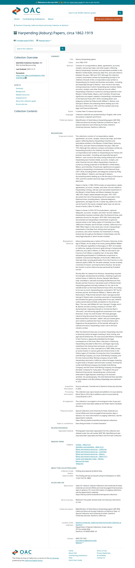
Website (79, 543)
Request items (44, 40)
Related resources (22, 95)
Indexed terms (21, 98)
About (50, 19)
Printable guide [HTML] (25, 40)
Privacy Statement (103, 553)
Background (20, 91)
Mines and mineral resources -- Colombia (91, 452)
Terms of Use (102, 551)
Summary (19, 88)
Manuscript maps (82, 461)
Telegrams (80, 464)
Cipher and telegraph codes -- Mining (89, 459)
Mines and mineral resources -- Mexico (90, 454)
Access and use (21, 104)
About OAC (73, 553)
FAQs (71, 558)
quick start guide (76, 2)
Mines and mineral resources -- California (91, 449)
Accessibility (101, 555)
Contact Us (101, 558)
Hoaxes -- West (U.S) (83, 445)
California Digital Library (33, 560)
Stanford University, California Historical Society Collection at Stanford (42, 25)
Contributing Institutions (34, 19)
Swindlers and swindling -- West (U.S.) (90, 447)
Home (16, 19)
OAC (26, 11)
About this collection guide (26, 101)
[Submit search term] (120, 13)
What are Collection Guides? (108, 19)
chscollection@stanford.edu (86, 540)
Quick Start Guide (75, 560)
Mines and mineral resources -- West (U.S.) (91, 456)
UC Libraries (54, 558)
